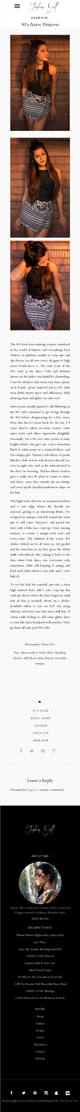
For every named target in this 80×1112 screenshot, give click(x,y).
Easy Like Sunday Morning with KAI (40, 949)
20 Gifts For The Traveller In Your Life (40, 977)
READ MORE (40, 919)
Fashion (39, 18)
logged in (33, 790)
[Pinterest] (34, 1093)
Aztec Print (41, 718)
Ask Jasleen (40, 1044)
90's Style (41, 711)
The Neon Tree (69, 1101)
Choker (41, 725)
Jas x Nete (40, 942)
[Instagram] (45, 1093)
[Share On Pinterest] (44, 751)
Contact (40, 1051)
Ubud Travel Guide (40, 970)
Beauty (40, 1031)
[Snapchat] (57, 1093)
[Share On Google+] (55, 751)
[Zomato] (68, 1093)
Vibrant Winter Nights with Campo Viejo (40, 935)
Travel (40, 1037)
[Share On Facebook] (22, 751)
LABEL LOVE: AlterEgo (40, 991)
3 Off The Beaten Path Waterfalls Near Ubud (40, 984)
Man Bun (40, 740)
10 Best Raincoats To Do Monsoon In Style (40, 998)
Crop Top (41, 733)
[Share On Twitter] (32, 751)
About (40, 1016)
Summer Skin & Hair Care (40, 963)
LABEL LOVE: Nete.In (40, 956)
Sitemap (40, 1058)
